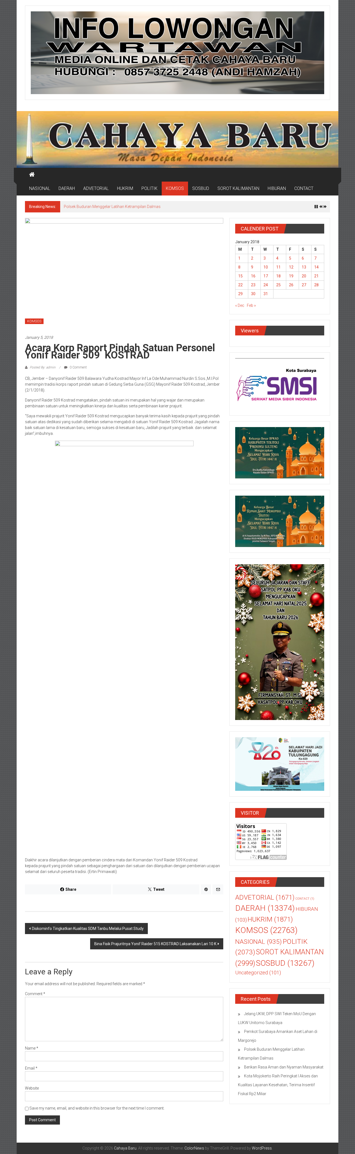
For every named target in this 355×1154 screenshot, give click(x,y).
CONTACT (303, 188)
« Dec (239, 305)
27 (304, 285)
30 (253, 294)
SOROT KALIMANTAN (238, 188)
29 (240, 294)
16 (253, 276)
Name (31, 1048)
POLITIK (149, 188)
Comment (35, 994)
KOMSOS (175, 188)
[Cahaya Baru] (32, 175)
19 (291, 276)
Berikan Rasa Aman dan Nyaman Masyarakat (103, 206)
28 (316, 285)
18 (278, 276)
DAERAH (67, 188)
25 (278, 285)
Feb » (251, 305)
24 (265, 285)
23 (253, 285)
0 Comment (78, 367)
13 (304, 267)
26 (291, 285)
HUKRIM (125, 188)
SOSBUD (200, 188)
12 (291, 267)
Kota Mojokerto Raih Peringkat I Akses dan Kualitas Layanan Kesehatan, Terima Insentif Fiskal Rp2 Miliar (278, 1085)
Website (32, 1088)
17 (265, 276)
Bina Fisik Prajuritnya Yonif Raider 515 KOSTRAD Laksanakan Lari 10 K (155, 944)
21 (316, 276)
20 (304, 276)
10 (265, 267)
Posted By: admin (42, 367)
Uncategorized (258, 973)
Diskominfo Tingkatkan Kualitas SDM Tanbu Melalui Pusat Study (88, 928)
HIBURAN (277, 188)
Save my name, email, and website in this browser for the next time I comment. (96, 1108)
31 (265, 294)
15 (240, 276)
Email (31, 1068)
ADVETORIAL (96, 188)
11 (278, 267)
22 (240, 285)
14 (316, 267)
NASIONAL (39, 188)
